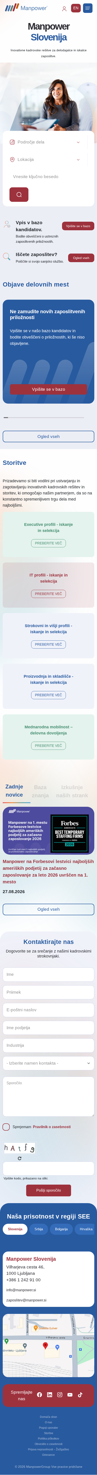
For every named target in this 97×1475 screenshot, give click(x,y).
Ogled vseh (81, 258)
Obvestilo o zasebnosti (48, 1444)
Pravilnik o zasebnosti (52, 1127)
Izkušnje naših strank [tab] (72, 791)
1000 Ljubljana (20, 1273)
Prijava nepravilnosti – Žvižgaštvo (48, 1449)
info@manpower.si (21, 1290)
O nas (48, 1422)
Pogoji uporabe (48, 1427)
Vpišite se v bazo (78, 226)
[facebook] (37, 1395)
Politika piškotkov (48, 1438)
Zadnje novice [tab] (14, 790)
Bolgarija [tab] (61, 1229)
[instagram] (57, 1395)
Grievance (48, 1454)
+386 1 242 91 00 (23, 1279)
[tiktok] (78, 1395)
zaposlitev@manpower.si (26, 1300)
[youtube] (68, 1395)
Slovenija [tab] (15, 1229)
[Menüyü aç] (87, 8)
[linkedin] (47, 1395)
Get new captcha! (19, 1158)
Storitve (48, 1433)
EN (76, 8)
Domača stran (48, 1417)
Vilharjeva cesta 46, (25, 1267)
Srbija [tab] (39, 1229)
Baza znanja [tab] (40, 791)
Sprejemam (42, 1127)
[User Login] (66, 11)
